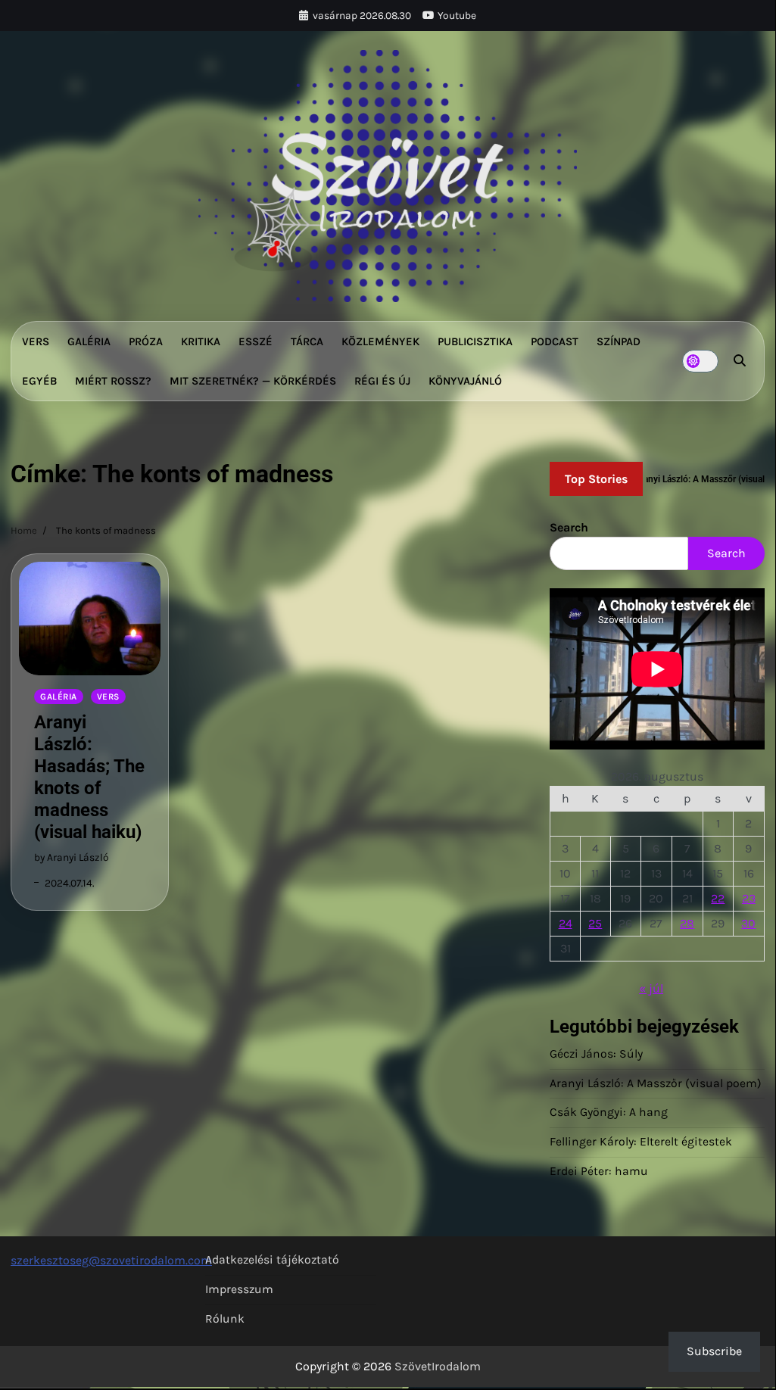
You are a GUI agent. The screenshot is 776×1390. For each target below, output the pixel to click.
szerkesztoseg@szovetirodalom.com (111, 1260)
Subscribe (714, 1351)
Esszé (255, 341)
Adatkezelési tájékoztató (272, 1260)
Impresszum (239, 1289)
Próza (146, 341)
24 (565, 923)
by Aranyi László (71, 857)
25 (595, 923)
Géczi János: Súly (596, 1054)
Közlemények (380, 341)
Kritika (200, 341)
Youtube (457, 15)
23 (749, 898)
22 (718, 898)
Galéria (89, 341)
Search (569, 527)
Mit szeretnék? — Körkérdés (253, 381)
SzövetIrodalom (437, 1366)
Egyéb (39, 381)
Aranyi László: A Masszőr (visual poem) (656, 1083)
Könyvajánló (465, 381)
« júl (651, 988)
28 (687, 923)
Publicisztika (475, 341)
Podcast (554, 341)
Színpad (618, 341)
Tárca (307, 341)
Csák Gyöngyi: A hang (609, 1112)
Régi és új (382, 381)
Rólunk (225, 1319)
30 (748, 923)
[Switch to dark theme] (700, 361)
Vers (35, 341)
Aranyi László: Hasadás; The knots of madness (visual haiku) (89, 777)
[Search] (739, 361)
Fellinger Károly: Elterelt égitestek (641, 1141)
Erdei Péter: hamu (599, 1171)
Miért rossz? (113, 381)
